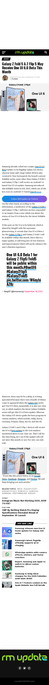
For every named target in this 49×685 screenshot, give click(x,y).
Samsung (7, 493)
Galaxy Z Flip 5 (15, 234)
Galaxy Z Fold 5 (39, 206)
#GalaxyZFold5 (17, 276)
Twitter (34, 479)
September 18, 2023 (34, 291)
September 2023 (20, 493)
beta (20, 489)
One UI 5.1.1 (35, 191)
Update (32, 493)
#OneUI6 (29, 267)
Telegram (21, 479)
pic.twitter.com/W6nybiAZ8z (24, 282)
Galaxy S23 (33, 402)
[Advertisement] (24, 24)
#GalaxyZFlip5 (17, 271)
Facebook (12, 479)
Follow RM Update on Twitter (24, 198)
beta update (16, 430)
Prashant (15, 79)
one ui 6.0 (34, 491)
